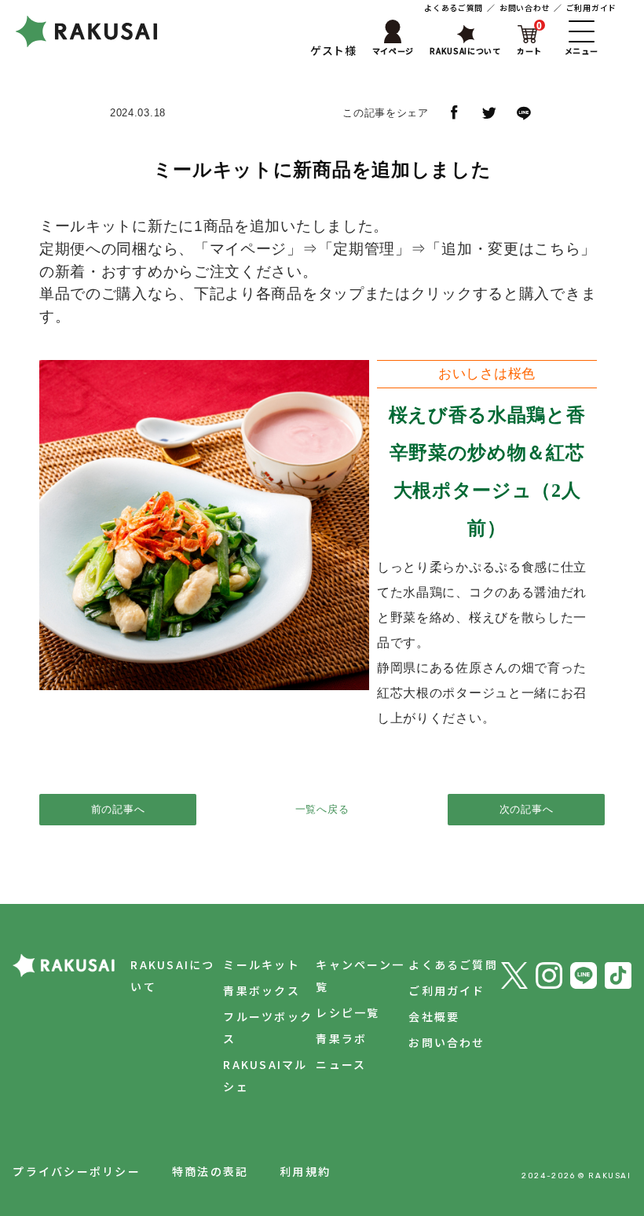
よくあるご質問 (453, 7)
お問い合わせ (524, 7)
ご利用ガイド (591, 7)
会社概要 (433, 1016)
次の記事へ (526, 809)
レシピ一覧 (347, 1012)
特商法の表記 (210, 1171)
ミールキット (261, 964)
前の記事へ (118, 809)
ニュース (341, 1064)
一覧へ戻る (322, 809)
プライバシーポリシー (76, 1171)
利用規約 (305, 1171)
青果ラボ (341, 1038)
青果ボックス (261, 990)
